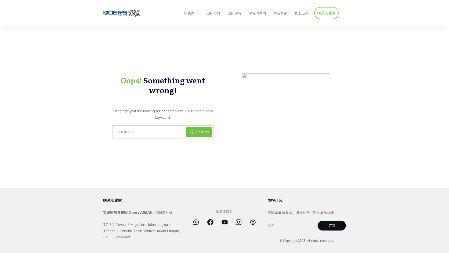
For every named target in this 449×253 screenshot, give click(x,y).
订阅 (332, 225)
